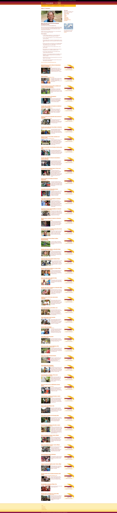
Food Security (66, 17)
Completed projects (56, 5)
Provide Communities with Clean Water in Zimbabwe (51, 127)
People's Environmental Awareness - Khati (51, 475)
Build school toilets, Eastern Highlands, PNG (50, 346)
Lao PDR (42, 308)
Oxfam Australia (49, 97)
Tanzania (42, 259)
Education (65, 15)
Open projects (44, 5)
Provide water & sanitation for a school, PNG (50, 493)
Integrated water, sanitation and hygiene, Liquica (50, 396)
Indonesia (42, 159)
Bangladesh (43, 97)
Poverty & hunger (66, 13)
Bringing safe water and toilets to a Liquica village (51, 268)
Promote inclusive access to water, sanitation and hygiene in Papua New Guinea (51, 86)
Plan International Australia (49, 386)
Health (65, 14)
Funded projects (49, 5)
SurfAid (47, 159)
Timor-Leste (43, 169)
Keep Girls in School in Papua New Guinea (49, 189)
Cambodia (42, 118)
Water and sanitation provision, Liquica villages (50, 444)
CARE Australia (48, 308)
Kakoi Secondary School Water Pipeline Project (50, 258)
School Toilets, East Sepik (46, 326)
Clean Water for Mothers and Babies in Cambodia (51, 198)
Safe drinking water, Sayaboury (47, 365)
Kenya (42, 386)
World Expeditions (48, 259)
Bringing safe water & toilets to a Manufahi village (51, 249)
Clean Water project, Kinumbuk (47, 336)
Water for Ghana (44, 76)
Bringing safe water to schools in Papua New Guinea (51, 228)
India (42, 475)
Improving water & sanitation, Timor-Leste (49, 374)
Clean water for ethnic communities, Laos (49, 307)
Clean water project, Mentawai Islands (48, 355)
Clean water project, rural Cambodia (48, 317)
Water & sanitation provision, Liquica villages (50, 435)
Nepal (42, 455)
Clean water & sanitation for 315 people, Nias (50, 415)
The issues (62, 5)
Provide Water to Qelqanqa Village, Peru (49, 484)
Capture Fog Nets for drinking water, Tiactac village (51, 463)
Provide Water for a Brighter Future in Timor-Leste (51, 168)
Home (42, 505)
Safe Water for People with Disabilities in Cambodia (51, 208)
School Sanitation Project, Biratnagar (48, 454)
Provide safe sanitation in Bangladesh (48, 96)
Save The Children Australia (50, 366)
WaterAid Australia (49, 118)
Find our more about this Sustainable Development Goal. (48, 62)
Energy (65, 16)
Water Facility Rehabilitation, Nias (47, 405)
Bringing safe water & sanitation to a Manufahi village (51, 287)
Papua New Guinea (43, 138)
